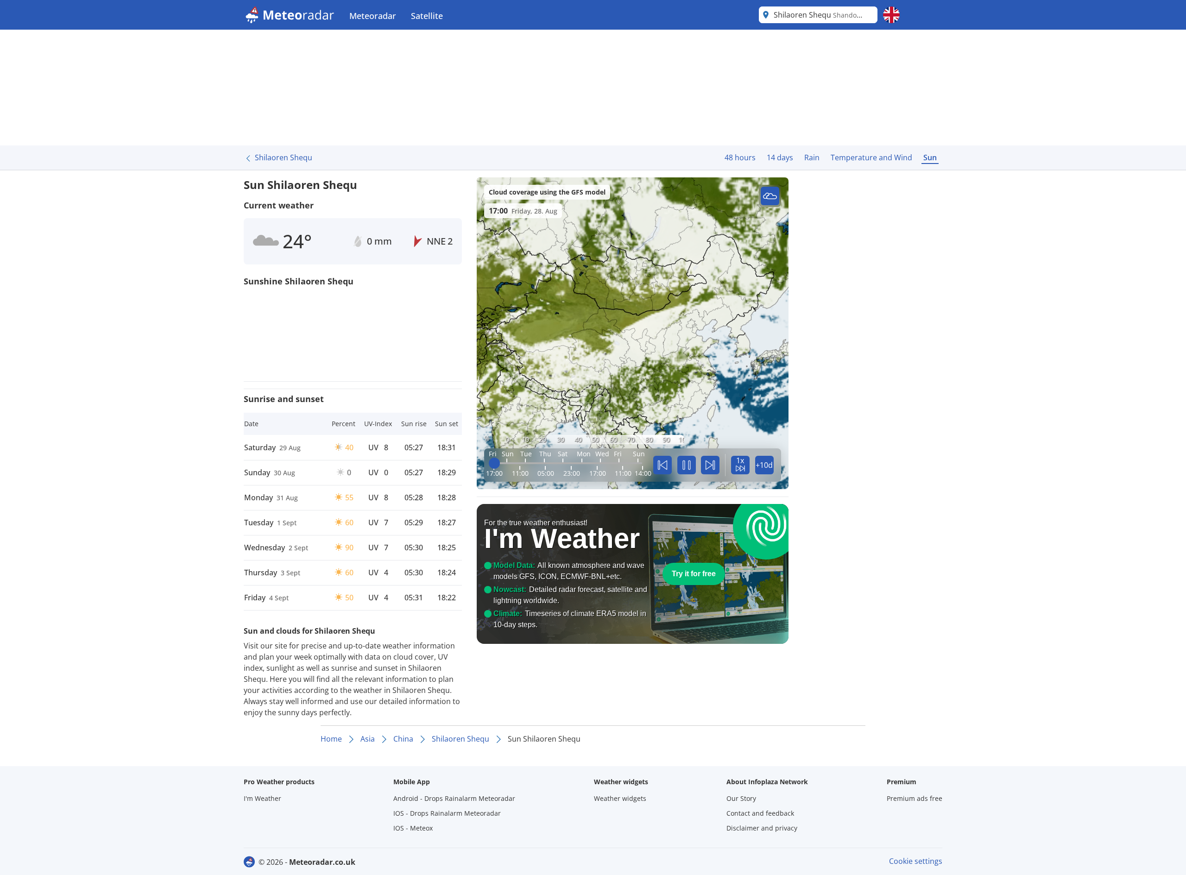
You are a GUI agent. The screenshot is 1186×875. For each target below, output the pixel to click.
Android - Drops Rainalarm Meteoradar (454, 798)
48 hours (740, 157)
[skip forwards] (710, 465)
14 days (780, 157)
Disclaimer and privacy (761, 828)
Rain (812, 157)
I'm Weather (262, 798)
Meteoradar (372, 15)
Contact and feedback (760, 813)
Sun (930, 157)
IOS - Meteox (413, 828)
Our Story (741, 798)
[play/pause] (686, 465)
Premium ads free (914, 798)
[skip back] (662, 465)
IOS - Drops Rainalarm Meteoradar (447, 813)
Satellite (427, 15)
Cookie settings (915, 861)
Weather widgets (620, 798)
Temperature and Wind (871, 157)
